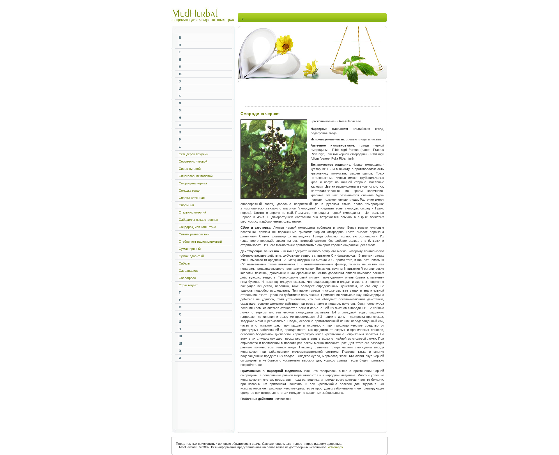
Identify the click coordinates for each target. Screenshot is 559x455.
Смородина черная (193, 183)
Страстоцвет (188, 285)
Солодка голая (189, 190)
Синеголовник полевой (196, 176)
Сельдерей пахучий (193, 154)
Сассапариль (189, 270)
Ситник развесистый (194, 234)
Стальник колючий (192, 212)
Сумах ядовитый (191, 256)
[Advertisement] (313, 17)
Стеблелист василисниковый (200, 241)
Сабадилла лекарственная (198, 219)
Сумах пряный (190, 249)
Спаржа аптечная (192, 198)
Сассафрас (187, 278)
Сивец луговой (190, 168)
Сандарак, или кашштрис (197, 227)
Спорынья (186, 205)
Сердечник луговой (193, 161)
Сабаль (184, 263)
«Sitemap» (335, 447)
